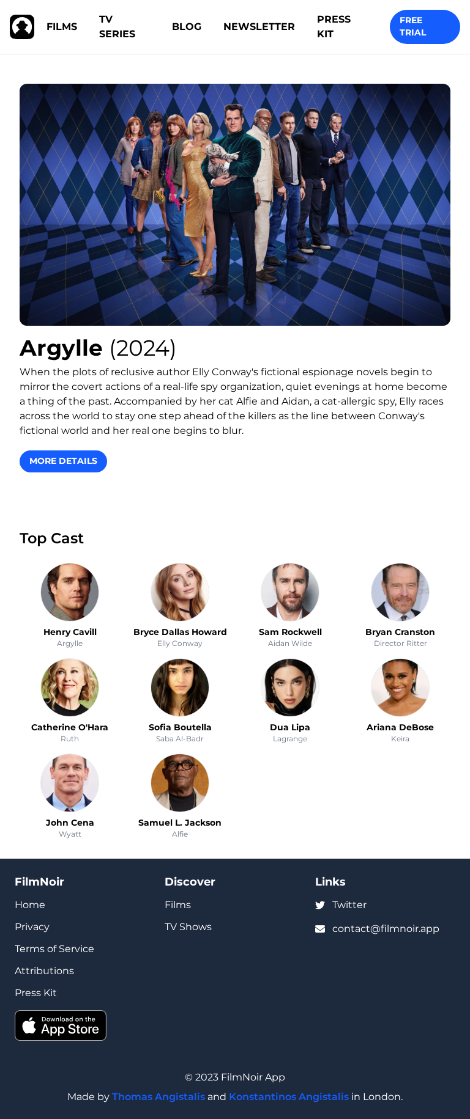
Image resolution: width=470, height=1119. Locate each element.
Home (30, 905)
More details (63, 460)
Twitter (349, 905)
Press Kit (334, 26)
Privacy (32, 927)
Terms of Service (54, 949)
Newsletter (259, 26)
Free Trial (413, 26)
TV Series (117, 26)
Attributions (44, 971)
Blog (186, 26)
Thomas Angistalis (158, 1096)
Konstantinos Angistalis (289, 1096)
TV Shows (188, 927)
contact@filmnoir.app (385, 928)
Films (62, 26)
